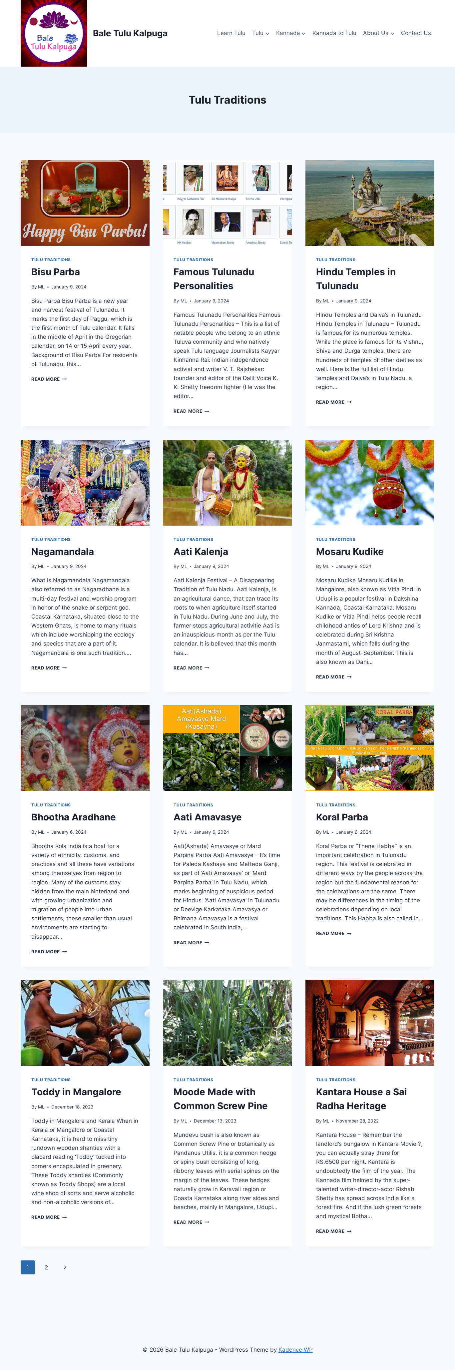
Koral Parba (342, 817)
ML (41, 286)
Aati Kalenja (201, 551)
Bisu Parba (55, 271)
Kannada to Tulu (334, 33)
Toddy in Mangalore (76, 1092)
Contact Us (416, 33)
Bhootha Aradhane (73, 817)
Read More (49, 379)
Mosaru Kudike (350, 551)
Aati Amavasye (208, 817)
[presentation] (85, 203)
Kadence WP (295, 1349)
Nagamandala (62, 551)
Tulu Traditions (51, 259)
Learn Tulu (231, 33)
